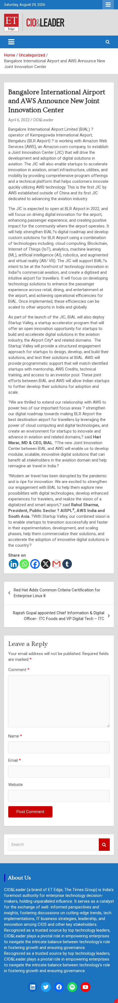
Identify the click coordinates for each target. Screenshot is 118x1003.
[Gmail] (56, 564)
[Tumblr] (67, 564)
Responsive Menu (108, 4)
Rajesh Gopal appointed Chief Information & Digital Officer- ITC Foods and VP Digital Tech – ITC (58, 615)
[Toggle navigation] (11, 42)
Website (15, 784)
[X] (45, 564)
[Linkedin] (13, 564)
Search (104, 844)
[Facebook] (35, 564)
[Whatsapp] (24, 564)
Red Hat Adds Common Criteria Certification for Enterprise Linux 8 (57, 593)
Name (15, 736)
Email (14, 760)
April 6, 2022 (19, 120)
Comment (18, 669)
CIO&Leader (43, 120)
